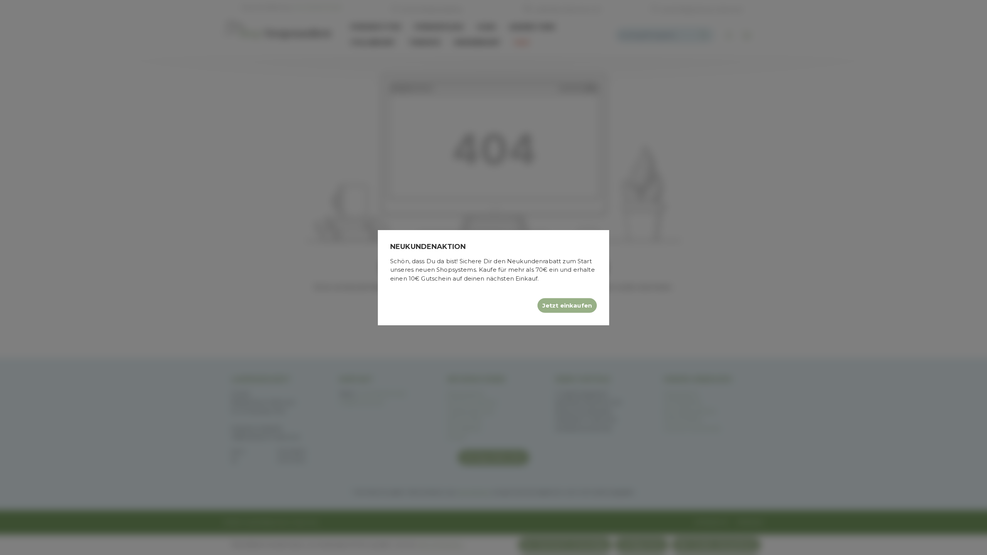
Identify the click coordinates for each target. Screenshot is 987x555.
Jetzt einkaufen (567, 305)
